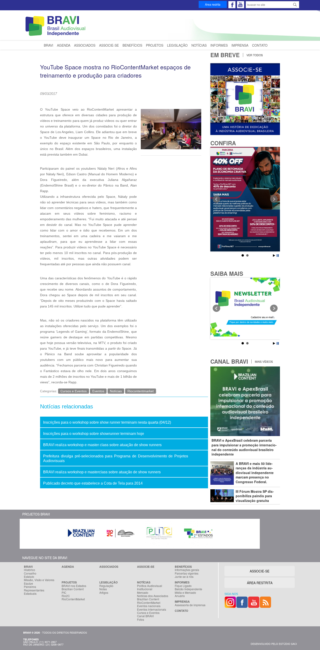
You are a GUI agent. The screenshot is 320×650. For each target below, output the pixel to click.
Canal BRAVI (145, 616)
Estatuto (29, 576)
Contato (260, 45)
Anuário (180, 596)
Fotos (140, 619)
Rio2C (66, 596)
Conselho (30, 573)
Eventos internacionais (151, 609)
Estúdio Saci (288, 644)
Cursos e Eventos (73, 391)
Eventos (98, 391)
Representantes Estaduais (34, 592)
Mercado (142, 592)
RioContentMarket (73, 599)
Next (274, 199)
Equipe (28, 583)
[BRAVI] (56, 36)
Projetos (154, 45)
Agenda (63, 45)
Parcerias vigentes (186, 573)
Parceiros (30, 586)
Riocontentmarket (140, 391)
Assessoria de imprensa (190, 605)
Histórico (29, 570)
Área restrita (212, 4)
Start (274, 255)
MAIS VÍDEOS (263, 361)
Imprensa (239, 45)
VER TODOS (254, 55)
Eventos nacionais (148, 606)
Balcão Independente (188, 589)
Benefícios (132, 45)
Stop (278, 255)
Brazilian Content (73, 589)
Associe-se (109, 45)
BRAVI (48, 45)
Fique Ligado (183, 585)
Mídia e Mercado (185, 592)
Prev (216, 199)
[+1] (105, 99)
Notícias (199, 45)
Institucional (144, 589)
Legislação (177, 45)
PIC (64, 592)
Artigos (103, 592)
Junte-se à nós (184, 576)
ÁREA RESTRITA (259, 582)
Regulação (106, 585)
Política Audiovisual (149, 585)
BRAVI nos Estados (74, 585)
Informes (219, 45)
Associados (84, 45)
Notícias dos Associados (152, 596)
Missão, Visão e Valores (39, 580)
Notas (103, 589)
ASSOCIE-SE (259, 571)
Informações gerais (187, 570)
